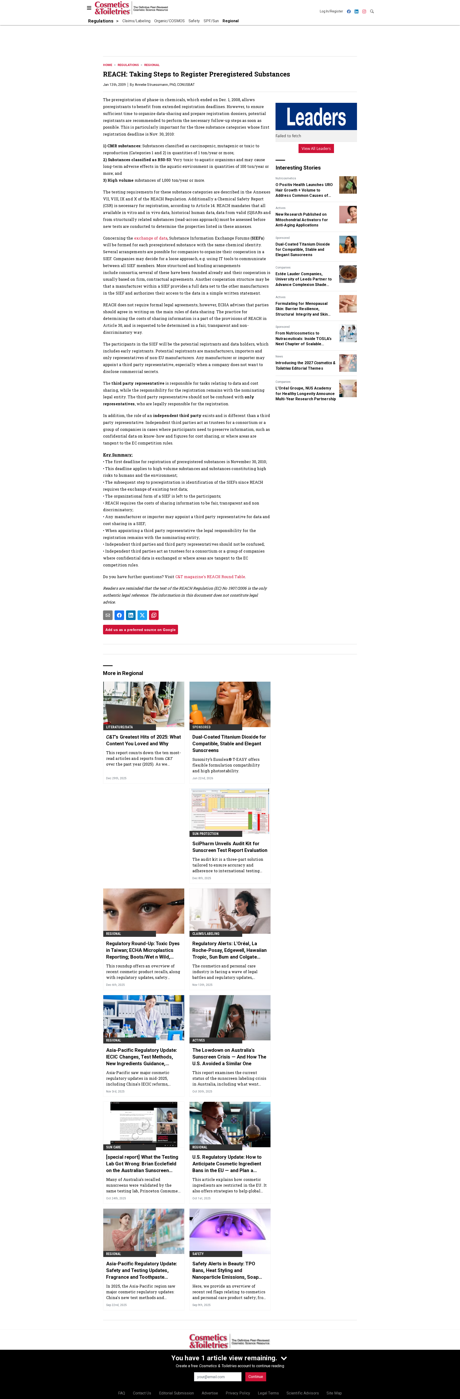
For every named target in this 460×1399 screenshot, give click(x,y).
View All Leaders (316, 148)
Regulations (128, 65)
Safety (198, 1254)
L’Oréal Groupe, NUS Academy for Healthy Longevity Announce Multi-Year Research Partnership (306, 393)
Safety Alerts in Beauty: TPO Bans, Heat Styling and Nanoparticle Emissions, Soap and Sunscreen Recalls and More (228, 1270)
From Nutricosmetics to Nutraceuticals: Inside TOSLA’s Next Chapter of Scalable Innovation (304, 339)
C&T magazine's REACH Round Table (210, 576)
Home (107, 65)
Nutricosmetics (286, 178)
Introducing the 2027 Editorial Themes (305, 365)
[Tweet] (142, 615)
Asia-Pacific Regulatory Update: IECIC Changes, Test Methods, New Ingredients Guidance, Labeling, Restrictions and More (141, 1057)
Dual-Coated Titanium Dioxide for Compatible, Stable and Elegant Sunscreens (303, 249)
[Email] (108, 615)
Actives (281, 208)
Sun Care (113, 1147)
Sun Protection (205, 834)
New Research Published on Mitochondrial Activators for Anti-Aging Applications (302, 219)
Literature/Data (119, 727)
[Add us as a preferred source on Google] (154, 615)
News (279, 356)
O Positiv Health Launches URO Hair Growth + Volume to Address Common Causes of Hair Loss (304, 190)
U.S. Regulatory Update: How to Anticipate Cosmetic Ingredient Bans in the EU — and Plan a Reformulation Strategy (227, 1164)
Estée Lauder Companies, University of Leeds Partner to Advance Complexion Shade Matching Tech (304, 279)
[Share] (119, 615)
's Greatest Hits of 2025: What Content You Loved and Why (143, 740)
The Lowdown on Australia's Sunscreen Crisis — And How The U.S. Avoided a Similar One (229, 1056)
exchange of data (151, 238)
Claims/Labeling (205, 934)
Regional (152, 65)
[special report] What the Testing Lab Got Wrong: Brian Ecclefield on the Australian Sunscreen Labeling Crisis (142, 1164)
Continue (255, 1376)
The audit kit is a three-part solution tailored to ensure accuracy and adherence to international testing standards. (227, 865)
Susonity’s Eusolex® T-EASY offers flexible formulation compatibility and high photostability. (226, 765)
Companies (283, 267)
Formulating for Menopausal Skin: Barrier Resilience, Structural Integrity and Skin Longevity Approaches (302, 309)
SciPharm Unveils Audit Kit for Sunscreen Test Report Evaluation (229, 847)
